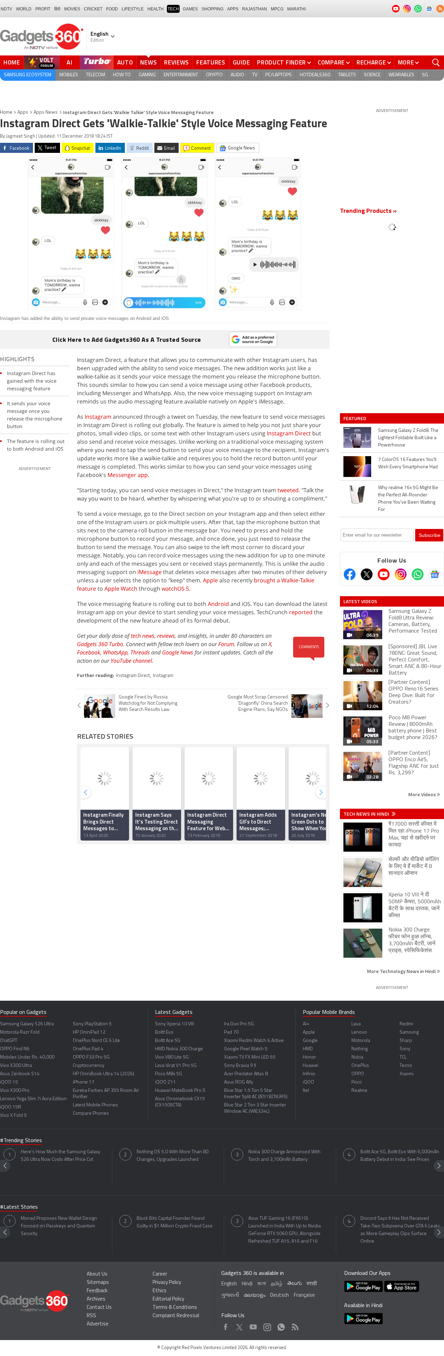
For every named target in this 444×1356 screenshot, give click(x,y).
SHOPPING (212, 9)
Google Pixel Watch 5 (245, 1049)
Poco (356, 1082)
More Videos (422, 794)
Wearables (401, 75)
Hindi (247, 1284)
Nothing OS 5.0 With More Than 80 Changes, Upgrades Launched (172, 1155)
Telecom (95, 75)
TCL (403, 1057)
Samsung (409, 1032)
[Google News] (435, 574)
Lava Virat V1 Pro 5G (176, 1065)
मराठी (312, 1284)
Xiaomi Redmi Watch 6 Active (254, 1040)
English (229, 1284)
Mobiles (68, 75)
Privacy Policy (167, 1282)
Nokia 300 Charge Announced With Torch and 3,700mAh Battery (284, 1155)
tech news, (144, 636)
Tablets (347, 75)
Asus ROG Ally (238, 1082)
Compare (331, 62)
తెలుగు (294, 1283)
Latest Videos (360, 601)
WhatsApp (115, 652)
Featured (355, 418)
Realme (359, 1090)
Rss (294, 1325)
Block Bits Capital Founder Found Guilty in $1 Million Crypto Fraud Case (175, 1222)
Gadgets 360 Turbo (100, 644)
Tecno (406, 1065)
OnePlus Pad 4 (88, 1049)
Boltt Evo (164, 1032)
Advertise (98, 1324)
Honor (309, 1057)
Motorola (360, 1040)
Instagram (98, 416)
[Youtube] (384, 574)
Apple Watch (120, 588)
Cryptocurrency (88, 1065)
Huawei (310, 1065)
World (24, 9)
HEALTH (155, 9)
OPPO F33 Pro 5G (91, 1057)
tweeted (288, 490)
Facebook (88, 652)
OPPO (357, 1074)
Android (218, 604)
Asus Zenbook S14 (20, 1074)
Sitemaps (98, 1282)
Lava (356, 1024)
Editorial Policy (168, 1299)
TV (254, 75)
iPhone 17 (83, 1082)
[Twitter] (367, 574)
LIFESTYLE (133, 9)
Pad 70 (231, 1032)
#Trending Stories (21, 1141)
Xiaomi (406, 1074)
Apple (210, 580)
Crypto (214, 75)
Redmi (406, 1024)
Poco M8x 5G (168, 1074)
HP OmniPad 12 (89, 1032)
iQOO (308, 1082)
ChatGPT (8, 1040)
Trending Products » (368, 211)
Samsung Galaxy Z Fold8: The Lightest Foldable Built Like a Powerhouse (408, 438)
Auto (125, 62)
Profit (42, 9)
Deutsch (279, 1295)
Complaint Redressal (176, 1316)
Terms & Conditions (175, 1307)
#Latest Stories (19, 1207)
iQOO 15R (10, 1107)
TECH (173, 9)
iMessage (149, 572)
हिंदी (57, 9)
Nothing (359, 1049)
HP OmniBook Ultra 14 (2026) (103, 1074)
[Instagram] (401, 574)
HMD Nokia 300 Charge (179, 1049)
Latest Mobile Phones (95, 1105)
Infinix (309, 1074)
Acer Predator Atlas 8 (246, 1074)
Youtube (253, 1325)
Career (160, 1274)
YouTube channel (131, 660)
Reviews (176, 62)
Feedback (97, 1291)
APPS (232, 9)
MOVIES (72, 9)
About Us (97, 1274)
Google (310, 1040)
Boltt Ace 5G (167, 1040)
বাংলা (261, 1284)
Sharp (406, 1040)
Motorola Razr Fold (20, 1032)
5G (425, 75)
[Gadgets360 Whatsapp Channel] (418, 574)
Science (372, 75)
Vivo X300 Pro (14, 1090)
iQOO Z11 (165, 1082)
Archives (96, 1299)
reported (301, 612)
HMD (308, 1049)
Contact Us (99, 1307)
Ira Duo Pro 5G (239, 1024)
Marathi (296, 9)
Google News (177, 652)
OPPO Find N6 (14, 1049)
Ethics (159, 1291)
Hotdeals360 (315, 75)
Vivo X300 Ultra (16, 1065)
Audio (237, 75)
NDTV (6, 9)
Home (11, 62)
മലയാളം (254, 1295)
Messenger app (128, 475)
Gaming (147, 75)
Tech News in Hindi (366, 813)
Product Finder (281, 62)
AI (70, 62)
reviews (166, 636)
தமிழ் (276, 1284)
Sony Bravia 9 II (240, 1065)
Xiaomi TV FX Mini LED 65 (249, 1057)
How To (122, 75)
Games (190, 9)
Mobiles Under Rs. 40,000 (27, 1057)
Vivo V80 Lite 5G (172, 1057)
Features (210, 62)
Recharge (371, 62)
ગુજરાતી (230, 1295)
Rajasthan (254, 9)
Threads (140, 652)
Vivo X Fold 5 (13, 1115)
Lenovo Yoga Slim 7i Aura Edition (33, 1099)
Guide (241, 62)
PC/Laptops (278, 75)
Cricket (93, 9)
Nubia (357, 1057)
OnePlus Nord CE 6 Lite (96, 1040)
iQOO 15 (9, 1082)
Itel (306, 1090)
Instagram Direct (289, 433)
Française (304, 1295)
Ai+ (306, 1024)
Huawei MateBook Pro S (180, 1090)
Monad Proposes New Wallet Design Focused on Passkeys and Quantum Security (59, 1226)
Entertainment (181, 75)
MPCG (277, 9)
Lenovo (359, 1032)
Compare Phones (91, 1113)
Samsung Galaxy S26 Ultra (27, 1024)
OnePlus (360, 1065)
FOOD (112, 9)
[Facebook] (350, 574)
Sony (405, 1049)
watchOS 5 (175, 588)
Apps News (46, 112)
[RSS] (440, 8)
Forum (226, 644)
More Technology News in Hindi (402, 971)
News (148, 62)
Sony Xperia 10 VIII (174, 1024)
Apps (22, 112)
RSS (91, 1316)
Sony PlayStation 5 (92, 1024)
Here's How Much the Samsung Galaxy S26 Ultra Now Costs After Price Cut (60, 1155)
